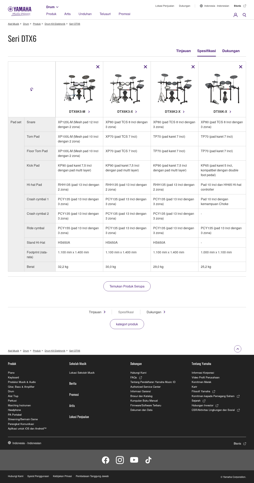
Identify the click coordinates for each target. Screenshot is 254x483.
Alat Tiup (13, 396)
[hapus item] (98, 67)
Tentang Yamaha (201, 363)
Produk (51, 13)
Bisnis (237, 6)
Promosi (124, 13)
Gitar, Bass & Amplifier (21, 386)
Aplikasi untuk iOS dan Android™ (27, 428)
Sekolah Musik (77, 363)
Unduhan (85, 13)
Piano (11, 372)
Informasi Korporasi (203, 372)
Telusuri (105, 13)
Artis (67, 13)
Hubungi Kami (138, 372)
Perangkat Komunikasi (21, 424)
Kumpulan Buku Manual (144, 400)
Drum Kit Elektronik (55, 23)
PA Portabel (15, 414)
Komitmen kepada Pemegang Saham (213, 396)
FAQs (133, 377)
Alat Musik (13, 23)
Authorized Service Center (145, 386)
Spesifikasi (206, 50)
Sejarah (196, 400)
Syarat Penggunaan (38, 476)
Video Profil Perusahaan (205, 377)
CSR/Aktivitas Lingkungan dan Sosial (213, 410)
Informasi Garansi (140, 391)
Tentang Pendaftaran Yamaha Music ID (152, 382)
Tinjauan (183, 50)
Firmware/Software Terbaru (145, 405)
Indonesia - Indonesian (216, 5)
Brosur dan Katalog (141, 396)
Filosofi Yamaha (201, 391)
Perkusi (12, 400)
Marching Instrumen (19, 405)
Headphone (14, 410)
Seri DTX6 (74, 23)
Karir (194, 386)
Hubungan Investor (202, 405)
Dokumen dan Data (141, 410)
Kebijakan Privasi (62, 476)
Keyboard (13, 377)
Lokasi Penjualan (164, 5)
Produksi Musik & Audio (22, 382)
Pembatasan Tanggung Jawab (92, 476)
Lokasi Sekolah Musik (82, 372)
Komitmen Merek (201, 382)
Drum (50, 7)
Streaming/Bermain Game (23, 419)
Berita (72, 383)
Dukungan (184, 5)
